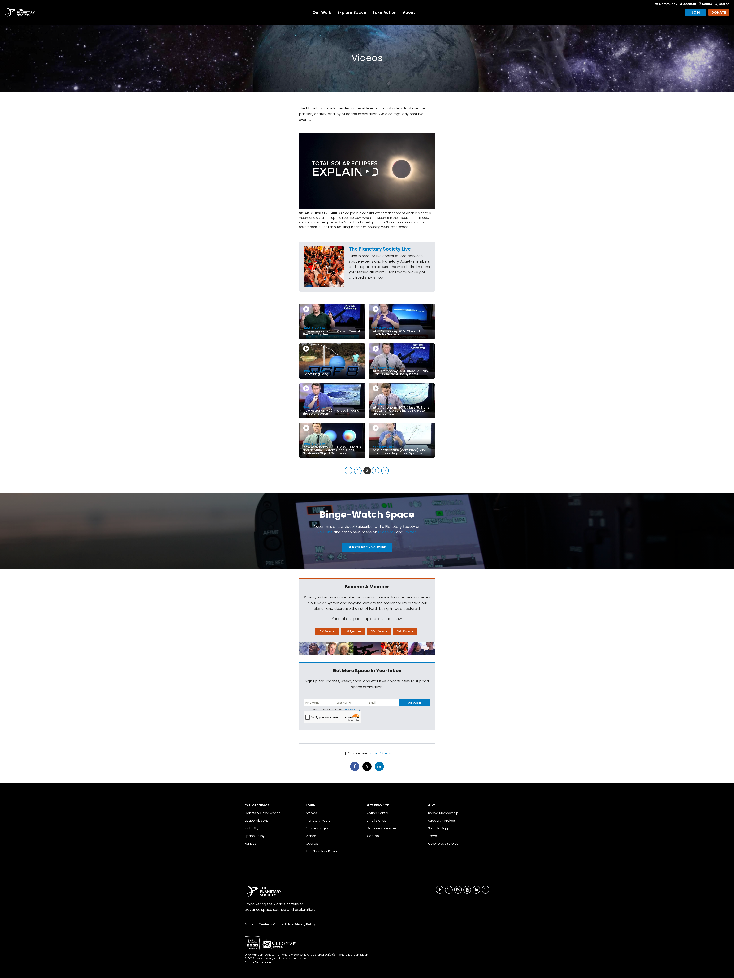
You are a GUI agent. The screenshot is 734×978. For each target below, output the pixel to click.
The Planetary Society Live (380, 249)
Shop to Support (441, 828)
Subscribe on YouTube (367, 547)
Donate (718, 12)
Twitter (410, 532)
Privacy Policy (352, 709)
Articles (311, 813)
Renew (707, 4)
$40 (405, 631)
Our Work (322, 12)
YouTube (325, 532)
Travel (433, 836)
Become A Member (381, 828)
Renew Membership (443, 813)
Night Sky (252, 828)
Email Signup (377, 820)
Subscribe (414, 703)
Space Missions (257, 820)
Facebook (386, 532)
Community (668, 4)
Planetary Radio (318, 820)
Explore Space (352, 12)
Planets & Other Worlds (262, 813)
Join (695, 12)
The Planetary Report (322, 851)
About (409, 12)
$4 (327, 631)
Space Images (317, 828)
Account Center (257, 924)
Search (723, 4)
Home (373, 753)
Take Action (384, 12)
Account (689, 4)
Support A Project (441, 820)
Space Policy (255, 836)
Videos (385, 753)
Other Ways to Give (443, 843)
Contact (373, 836)
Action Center (377, 813)
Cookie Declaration (258, 962)
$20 (379, 631)
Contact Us (282, 924)
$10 (353, 631)
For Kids (250, 843)
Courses (312, 843)
